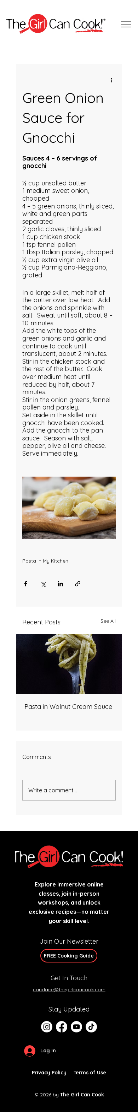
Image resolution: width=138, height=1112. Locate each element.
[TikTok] (91, 1026)
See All (108, 621)
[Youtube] (76, 1026)
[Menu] (126, 24)
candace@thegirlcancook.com (69, 989)
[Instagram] (46, 1026)
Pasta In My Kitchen (45, 561)
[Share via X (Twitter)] (43, 583)
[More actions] (111, 80)
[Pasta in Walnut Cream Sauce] (69, 664)
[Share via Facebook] (25, 583)
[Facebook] (61, 1026)
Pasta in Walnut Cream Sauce (68, 707)
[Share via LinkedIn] (60, 583)
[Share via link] (77, 583)
